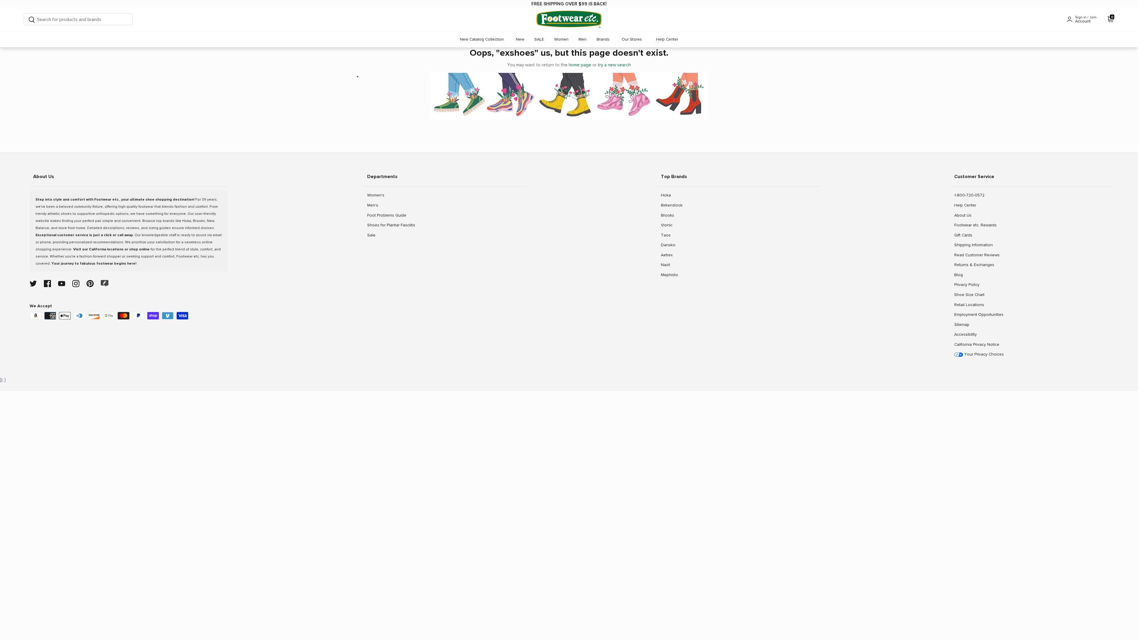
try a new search (614, 65)
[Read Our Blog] (104, 283)
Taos (667, 235)
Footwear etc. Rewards (975, 225)
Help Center (667, 39)
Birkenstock (672, 205)
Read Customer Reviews (977, 254)
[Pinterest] (90, 283)
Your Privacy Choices (983, 354)
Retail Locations (969, 304)
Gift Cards (963, 235)
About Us (962, 215)
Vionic (667, 225)
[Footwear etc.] (569, 19)
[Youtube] (61, 283)
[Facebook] (47, 283)
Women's (375, 195)
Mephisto (669, 274)
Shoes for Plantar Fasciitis (391, 225)
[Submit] (32, 19)
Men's (373, 205)
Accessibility (965, 334)
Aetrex (667, 254)
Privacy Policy (966, 284)
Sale (373, 235)
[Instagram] (75, 283)
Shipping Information (973, 244)
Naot (667, 264)
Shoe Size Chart (969, 294)
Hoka (667, 195)
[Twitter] (33, 283)
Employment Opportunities (978, 314)
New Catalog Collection (482, 39)
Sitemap (961, 324)
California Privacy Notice (976, 344)
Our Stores (632, 39)
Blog (960, 274)
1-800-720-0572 (969, 195)
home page (580, 65)
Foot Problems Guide (386, 215)
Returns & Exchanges (974, 264)
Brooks (667, 215)
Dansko (668, 244)
